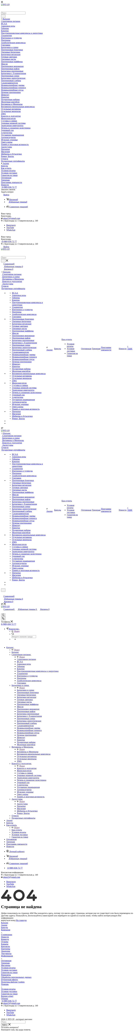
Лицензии (5, 951)
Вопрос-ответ (7, 996)
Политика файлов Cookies (13, 982)
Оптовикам (6, 960)
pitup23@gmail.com (11, 218)
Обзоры (4, 998)
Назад (17, 631)
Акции (4, 925)
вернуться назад (8, 920)
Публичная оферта (9, 979)
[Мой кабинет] (2, 593)
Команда (5, 939)
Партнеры (5, 949)
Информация (7, 956)
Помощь (5, 984)
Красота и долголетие (27, 768)
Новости (5, 937)
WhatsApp (10, 230)
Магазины (5, 965)
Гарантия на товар (9, 972)
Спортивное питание (26, 659)
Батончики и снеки (25, 690)
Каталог (15, 652)
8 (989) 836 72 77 (9, 187)
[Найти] (3, 16)
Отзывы (4, 942)
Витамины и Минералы (27, 752)
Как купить (17, 830)
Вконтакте (11, 225)
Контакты (5, 946)
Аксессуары (22, 804)
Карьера (4, 944)
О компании (6, 934)
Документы (6, 953)
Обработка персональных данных (16, 977)
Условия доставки (9, 970)
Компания (5, 930)
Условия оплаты (8, 968)
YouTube (10, 227)
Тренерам (5, 963)
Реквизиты (6, 975)
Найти (4, 1025)
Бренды (4, 927)
